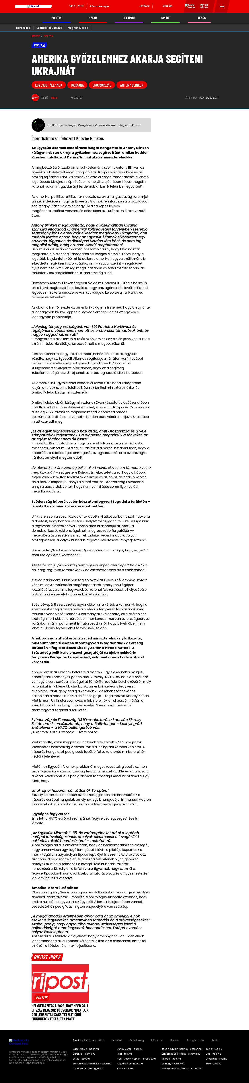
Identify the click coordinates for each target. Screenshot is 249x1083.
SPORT (165, 18)
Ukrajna (77, 85)
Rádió (215, 1040)
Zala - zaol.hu (213, 1063)
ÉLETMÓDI (129, 18)
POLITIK (56, 18)
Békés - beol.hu (81, 1058)
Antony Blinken (131, 85)
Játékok (144, 6)
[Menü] (222, 6)
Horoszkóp (23, 28)
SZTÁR (93, 18)
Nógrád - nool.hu (171, 1058)
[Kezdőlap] (33, 6)
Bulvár (174, 1040)
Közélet (116, 1040)
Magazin (157, 1040)
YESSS (202, 18)
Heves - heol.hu (125, 1068)
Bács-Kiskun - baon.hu (86, 1049)
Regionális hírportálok (88, 1040)
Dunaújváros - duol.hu (129, 1049)
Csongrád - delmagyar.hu (88, 1068)
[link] (41, 997)
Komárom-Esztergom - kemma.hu (181, 1053)
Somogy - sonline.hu (173, 1063)
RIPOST (36, 36)
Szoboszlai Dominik (49, 28)
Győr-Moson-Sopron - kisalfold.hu (136, 1058)
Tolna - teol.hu (214, 1049)
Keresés (167, 6)
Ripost (54, 97)
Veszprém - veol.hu (216, 1058)
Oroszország (101, 85)
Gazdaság (136, 1040)
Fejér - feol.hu (124, 1053)
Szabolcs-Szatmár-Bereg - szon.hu (182, 1068)
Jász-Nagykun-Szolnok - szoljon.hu (182, 1049)
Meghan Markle (78, 28)
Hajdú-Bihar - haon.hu (130, 1063)
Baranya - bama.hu (84, 1053)
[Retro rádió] (188, 7)
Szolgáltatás (195, 1040)
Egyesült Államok (48, 85)
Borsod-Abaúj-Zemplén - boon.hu (92, 1063)
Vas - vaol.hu (213, 1053)
